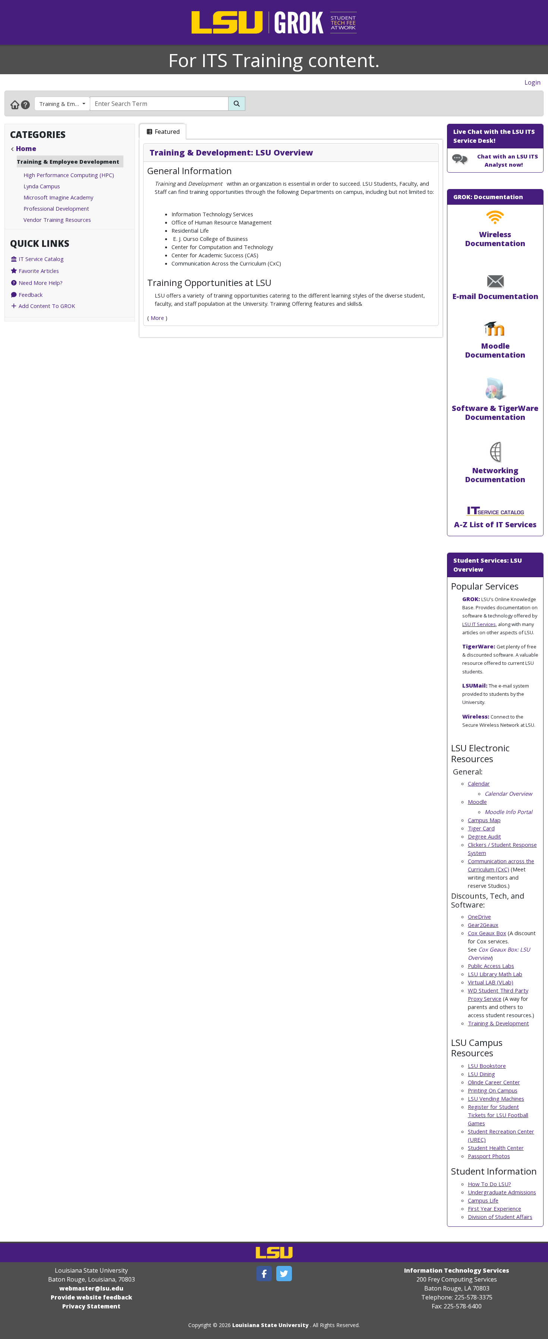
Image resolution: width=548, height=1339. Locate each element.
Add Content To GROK (46, 305)
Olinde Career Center (494, 1082)
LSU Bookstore (487, 1065)
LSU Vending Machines (496, 1098)
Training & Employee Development (64, 103)
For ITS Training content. (274, 60)
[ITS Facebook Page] (264, 1273)
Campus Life (483, 1200)
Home (26, 148)
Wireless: (475, 716)
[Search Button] (236, 104)
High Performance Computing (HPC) (68, 175)
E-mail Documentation (495, 296)
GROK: (471, 599)
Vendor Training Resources (57, 219)
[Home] (14, 104)
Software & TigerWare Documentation (495, 412)
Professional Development (56, 208)
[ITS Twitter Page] (284, 1273)
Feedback (29, 294)
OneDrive (479, 916)
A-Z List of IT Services (495, 524)
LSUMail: (474, 685)
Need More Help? (40, 282)
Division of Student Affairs (500, 1216)
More (157, 317)
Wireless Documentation (495, 238)
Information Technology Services (456, 1270)
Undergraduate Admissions (502, 1192)
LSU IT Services (479, 624)
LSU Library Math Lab (495, 974)
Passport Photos (489, 1156)
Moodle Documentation (495, 350)
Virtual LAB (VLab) (490, 982)
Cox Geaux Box (487, 933)
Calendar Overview (508, 793)
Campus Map (484, 820)
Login (533, 82)
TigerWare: (478, 646)
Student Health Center (496, 1147)
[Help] (25, 104)
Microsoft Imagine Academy (58, 197)
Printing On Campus (492, 1090)
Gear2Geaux (483, 924)
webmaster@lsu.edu (91, 1288)
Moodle (477, 801)
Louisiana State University (270, 1325)
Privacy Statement (91, 1306)
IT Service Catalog (40, 259)
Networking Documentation (495, 474)
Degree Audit (484, 836)
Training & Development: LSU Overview (231, 152)
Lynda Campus (41, 186)
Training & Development (498, 1023)
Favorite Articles (38, 270)
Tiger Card (481, 828)
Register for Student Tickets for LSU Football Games (498, 1115)
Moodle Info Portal (508, 811)
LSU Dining (481, 1074)
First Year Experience (494, 1208)
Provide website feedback (91, 1297)
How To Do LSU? (489, 1184)
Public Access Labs (491, 965)
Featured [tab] (166, 132)
